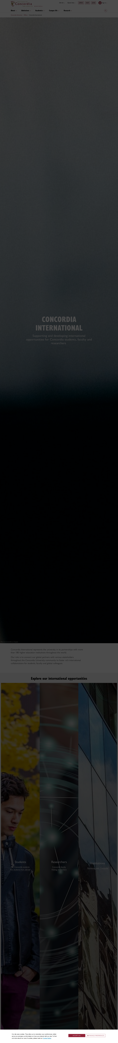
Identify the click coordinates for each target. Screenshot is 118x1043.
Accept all (77, 1035)
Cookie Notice (47, 1038)
